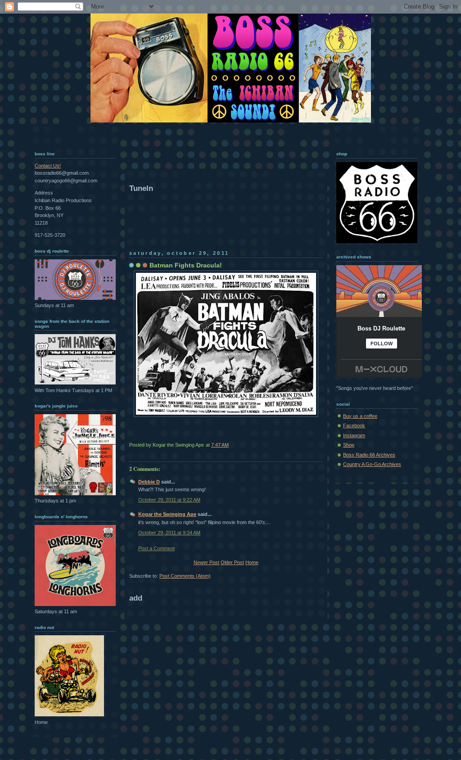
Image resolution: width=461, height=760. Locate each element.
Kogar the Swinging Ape (167, 514)
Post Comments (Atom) (185, 576)
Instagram (354, 435)
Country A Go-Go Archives (372, 464)
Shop (348, 445)
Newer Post (206, 562)
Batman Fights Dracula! (185, 265)
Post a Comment (156, 548)
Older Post (232, 562)
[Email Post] (322, 445)
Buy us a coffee (360, 416)
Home (251, 562)
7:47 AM (220, 445)
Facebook (354, 425)
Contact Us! (48, 165)
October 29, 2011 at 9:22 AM (169, 499)
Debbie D (149, 481)
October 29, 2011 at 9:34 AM (169, 532)
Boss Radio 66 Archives (369, 454)
